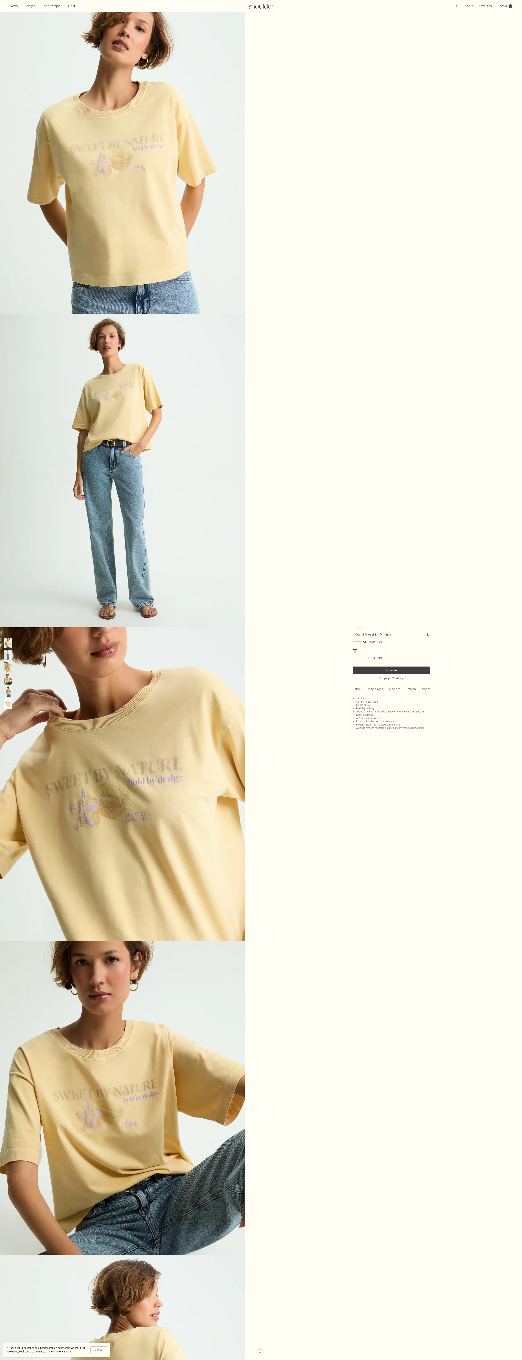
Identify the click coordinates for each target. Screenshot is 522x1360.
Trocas (426, 689)
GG (380, 658)
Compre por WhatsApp (391, 678)
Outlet (71, 6)
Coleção (29, 6)
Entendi (99, 1349)
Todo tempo (51, 6)
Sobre (357, 689)
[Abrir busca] (457, 6)
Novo (14, 6)
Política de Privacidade (60, 1351)
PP (355, 658)
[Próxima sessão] (260, 1353)
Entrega (411, 689)
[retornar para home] (261, 6)
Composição (375, 689)
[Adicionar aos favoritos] (428, 633)
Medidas (394, 689)
